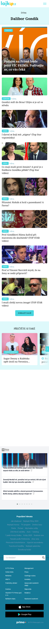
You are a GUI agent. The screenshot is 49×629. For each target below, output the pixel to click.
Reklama (8, 576)
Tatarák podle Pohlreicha (20, 539)
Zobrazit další (24, 313)
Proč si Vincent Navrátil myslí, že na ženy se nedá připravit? (21, 272)
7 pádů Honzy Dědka (13, 535)
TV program (25, 525)
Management (28, 568)
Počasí (20, 528)
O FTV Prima (9, 568)
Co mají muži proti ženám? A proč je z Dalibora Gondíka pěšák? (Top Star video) (22, 169)
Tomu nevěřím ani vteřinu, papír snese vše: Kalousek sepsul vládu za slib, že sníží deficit (23, 469)
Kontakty (27, 579)
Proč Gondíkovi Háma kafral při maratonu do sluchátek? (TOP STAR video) (21, 237)
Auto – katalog (33, 532)
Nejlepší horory (13, 525)
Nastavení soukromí (31, 599)
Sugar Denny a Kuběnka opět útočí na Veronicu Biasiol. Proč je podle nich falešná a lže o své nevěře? (18, 360)
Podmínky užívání (11, 583)
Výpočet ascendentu (35, 542)
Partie (13, 528)
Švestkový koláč (24, 550)
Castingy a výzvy (29, 576)
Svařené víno (39, 535)
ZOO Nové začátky (17, 532)
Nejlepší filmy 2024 (30, 521)
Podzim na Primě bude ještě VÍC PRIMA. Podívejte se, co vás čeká (24, 65)
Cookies (8, 589)
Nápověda (27, 589)
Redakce (27, 593)
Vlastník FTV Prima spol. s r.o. (13, 594)
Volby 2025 (27, 535)
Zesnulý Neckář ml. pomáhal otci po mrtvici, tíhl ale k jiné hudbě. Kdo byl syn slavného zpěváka (24, 481)
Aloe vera (35, 539)
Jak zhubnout (16, 521)
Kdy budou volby (31, 528)
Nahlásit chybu (10, 599)
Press (26, 572)
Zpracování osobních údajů (31, 584)
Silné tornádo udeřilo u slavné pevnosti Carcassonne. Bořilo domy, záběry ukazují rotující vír (23, 492)
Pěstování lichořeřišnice (15, 542)
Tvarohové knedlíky (16, 546)
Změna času (37, 525)
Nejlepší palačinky (33, 546)
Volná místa (9, 572)
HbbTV (7, 579)
